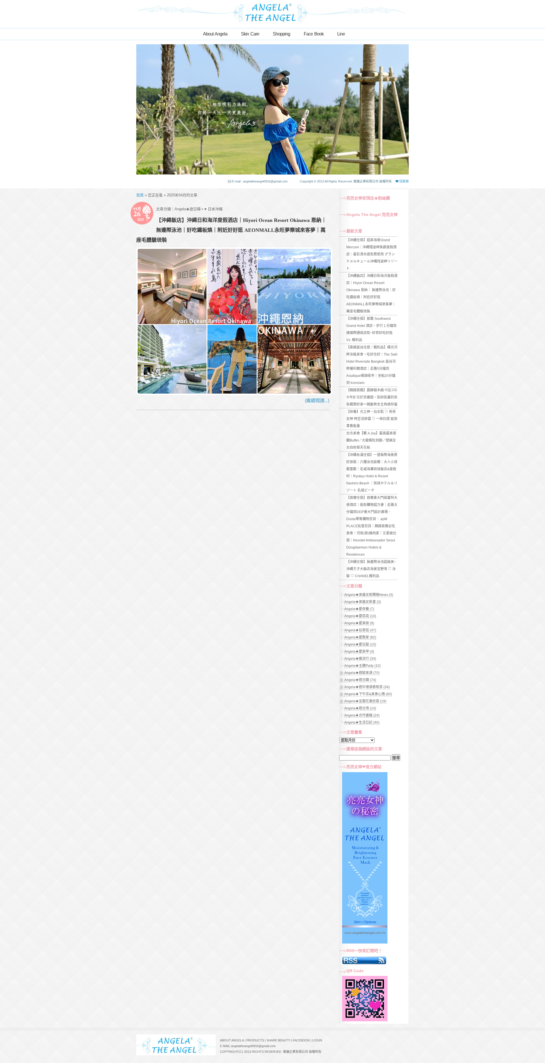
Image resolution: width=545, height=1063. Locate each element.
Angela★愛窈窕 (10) (360, 616)
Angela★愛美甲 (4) (359, 652)
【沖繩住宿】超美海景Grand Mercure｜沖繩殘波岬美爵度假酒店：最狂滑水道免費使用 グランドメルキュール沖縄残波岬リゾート (371, 254)
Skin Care (250, 33)
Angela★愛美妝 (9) (359, 623)
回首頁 (404, 181)
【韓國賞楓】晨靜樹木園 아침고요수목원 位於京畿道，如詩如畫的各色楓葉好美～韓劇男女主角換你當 (371, 397)
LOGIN (317, 1040)
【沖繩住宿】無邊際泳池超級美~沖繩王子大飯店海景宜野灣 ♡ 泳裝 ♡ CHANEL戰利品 (371, 569)
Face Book (314, 33)
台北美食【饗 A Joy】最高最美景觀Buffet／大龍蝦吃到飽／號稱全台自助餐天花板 (371, 440)
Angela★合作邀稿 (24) (362, 715)
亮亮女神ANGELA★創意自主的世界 (272, 12)
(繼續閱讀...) (317, 400)
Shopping (281, 33)
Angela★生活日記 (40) (362, 722)
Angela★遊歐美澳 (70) (362, 673)
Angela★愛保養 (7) (359, 609)
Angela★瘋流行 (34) (360, 659)
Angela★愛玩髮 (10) (360, 644)
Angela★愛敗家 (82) (360, 637)
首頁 (140, 195)
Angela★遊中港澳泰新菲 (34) (367, 687)
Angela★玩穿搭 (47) (360, 630)
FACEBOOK (301, 1040)
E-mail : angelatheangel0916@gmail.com (260, 181)
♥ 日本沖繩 (213, 209)
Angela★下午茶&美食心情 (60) (368, 694)
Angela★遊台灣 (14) (360, 708)
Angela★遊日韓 (188, 209)
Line (341, 33)
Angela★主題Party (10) (362, 666)
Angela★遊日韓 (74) (360, 680)
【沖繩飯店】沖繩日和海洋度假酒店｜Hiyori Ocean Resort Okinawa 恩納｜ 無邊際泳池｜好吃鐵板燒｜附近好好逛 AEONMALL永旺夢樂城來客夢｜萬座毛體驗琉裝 (231, 230)
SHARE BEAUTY (278, 1040)
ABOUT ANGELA (232, 1040)
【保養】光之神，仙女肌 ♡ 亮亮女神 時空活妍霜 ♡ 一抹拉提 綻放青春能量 (371, 419)
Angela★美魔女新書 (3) (362, 602)
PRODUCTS (255, 1040)
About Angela (215, 33)
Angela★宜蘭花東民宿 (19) (365, 701)
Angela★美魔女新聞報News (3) (368, 595)
